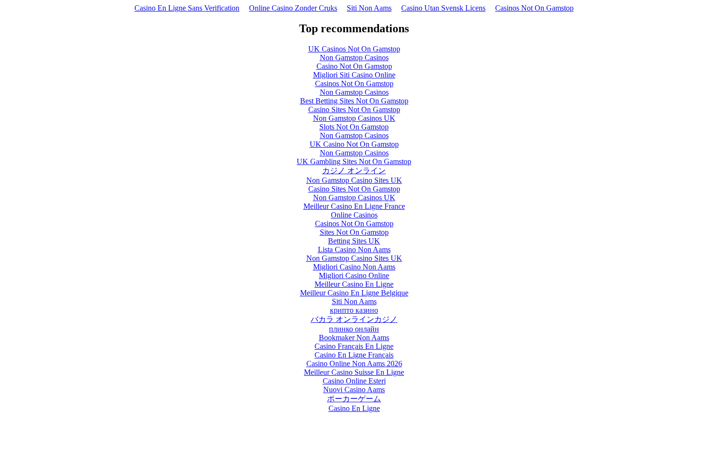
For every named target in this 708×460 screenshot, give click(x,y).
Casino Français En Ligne (354, 346)
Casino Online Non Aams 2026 (354, 363)
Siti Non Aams (369, 8)
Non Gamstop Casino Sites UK (354, 180)
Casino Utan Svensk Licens (443, 8)
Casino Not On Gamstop (354, 66)
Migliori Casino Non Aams (354, 267)
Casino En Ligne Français (354, 355)
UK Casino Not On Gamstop (354, 144)
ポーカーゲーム (354, 399)
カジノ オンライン (354, 170)
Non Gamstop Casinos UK (354, 118)
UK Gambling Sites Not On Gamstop (354, 161)
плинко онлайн (354, 329)
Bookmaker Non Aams (354, 337)
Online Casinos (354, 215)
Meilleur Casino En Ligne (354, 284)
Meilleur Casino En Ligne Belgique (354, 293)
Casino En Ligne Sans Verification (186, 8)
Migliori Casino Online (354, 275)
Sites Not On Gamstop (354, 232)
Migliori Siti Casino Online (354, 75)
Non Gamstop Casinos (354, 57)
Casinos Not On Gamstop (534, 8)
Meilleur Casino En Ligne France (354, 206)
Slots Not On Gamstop (354, 127)
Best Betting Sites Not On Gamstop (354, 101)
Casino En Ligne (354, 408)
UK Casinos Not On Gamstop (354, 49)
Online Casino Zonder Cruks (293, 8)
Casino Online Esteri (354, 381)
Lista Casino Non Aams (354, 249)
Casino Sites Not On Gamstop (354, 109)
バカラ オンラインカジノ (354, 319)
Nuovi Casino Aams (354, 389)
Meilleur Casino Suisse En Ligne (354, 372)
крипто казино (354, 310)
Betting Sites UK (354, 241)
